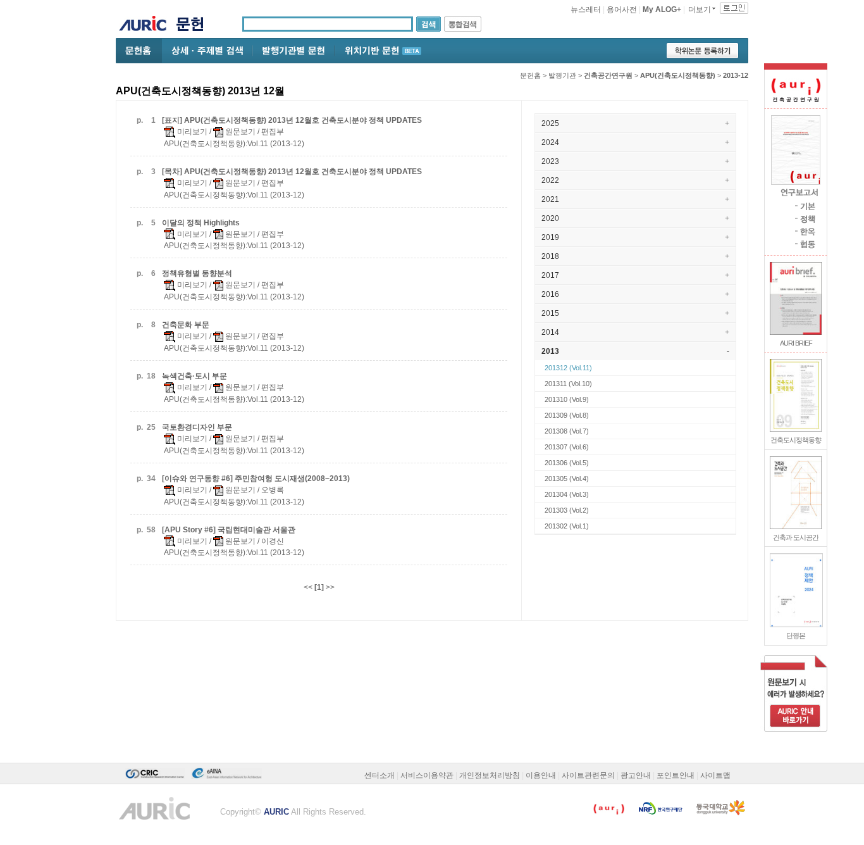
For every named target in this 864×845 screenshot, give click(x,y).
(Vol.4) (567, 478)
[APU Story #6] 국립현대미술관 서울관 (228, 529)
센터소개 (379, 775)
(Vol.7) (567, 431)
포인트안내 (675, 775)
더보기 (699, 9)
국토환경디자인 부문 (197, 427)
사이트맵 (715, 775)
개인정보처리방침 (489, 775)
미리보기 (191, 131)
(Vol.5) (567, 462)
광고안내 (635, 775)
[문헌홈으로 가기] (194, 25)
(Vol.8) (567, 415)
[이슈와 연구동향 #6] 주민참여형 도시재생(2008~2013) (256, 478)
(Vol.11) (568, 368)
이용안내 (541, 775)
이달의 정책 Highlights (201, 222)
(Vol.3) (567, 494)
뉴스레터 (586, 9)
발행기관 (562, 75)
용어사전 (622, 9)
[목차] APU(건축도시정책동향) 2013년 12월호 (292, 171)
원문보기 (239, 131)
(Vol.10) (568, 383)
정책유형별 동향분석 (197, 273)
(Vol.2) (567, 510)
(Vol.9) (567, 399)
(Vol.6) (567, 447)
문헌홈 (530, 75)
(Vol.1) (567, 526)
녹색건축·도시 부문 (194, 376)
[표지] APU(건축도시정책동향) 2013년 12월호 (292, 120)
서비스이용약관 (427, 775)
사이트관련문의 (588, 775)
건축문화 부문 (185, 324)
